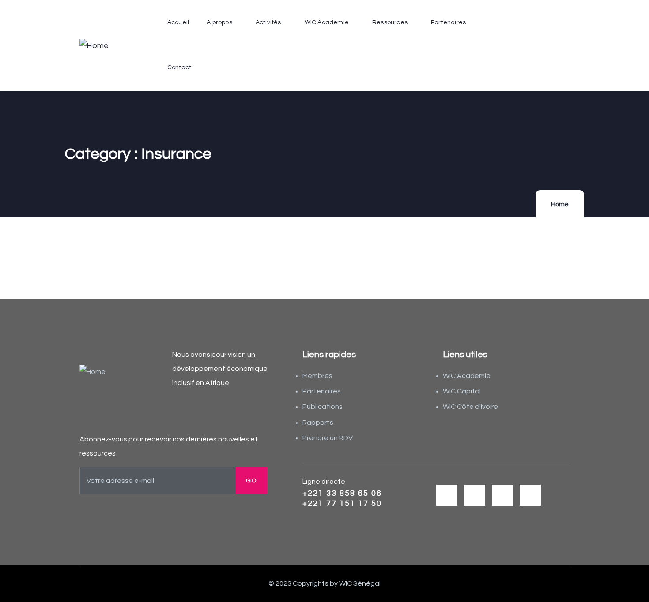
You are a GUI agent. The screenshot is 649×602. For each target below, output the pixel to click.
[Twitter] (446, 495)
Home (560, 204)
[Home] (94, 46)
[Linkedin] (530, 495)
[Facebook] (474, 495)
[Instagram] (502, 495)
